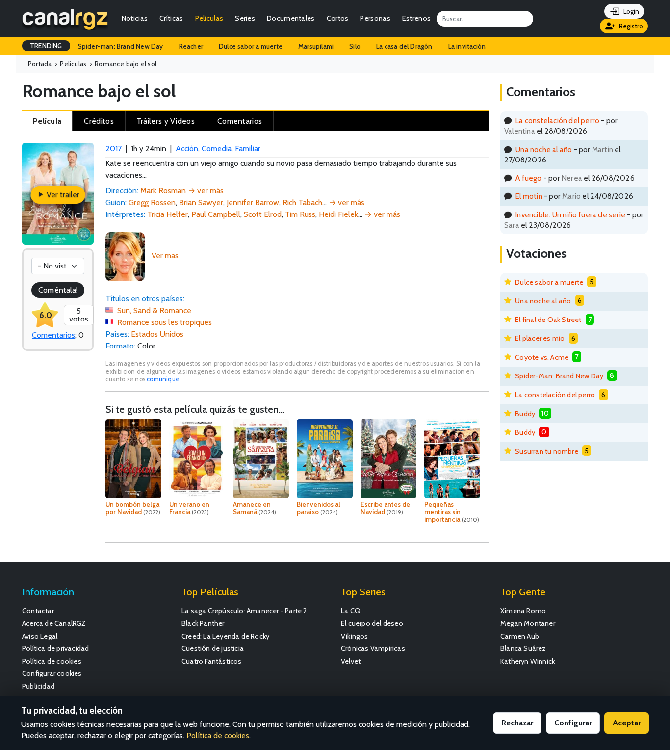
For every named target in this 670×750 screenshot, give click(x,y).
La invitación (467, 46)
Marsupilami (316, 46)
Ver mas (165, 255)
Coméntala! (57, 290)
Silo (355, 46)
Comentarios (53, 335)
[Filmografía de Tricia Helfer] (125, 255)
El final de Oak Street (548, 319)
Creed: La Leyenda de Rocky (225, 636)
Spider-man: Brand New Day (120, 46)
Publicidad (38, 686)
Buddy (525, 413)
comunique (163, 379)
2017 (113, 148)
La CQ (351, 610)
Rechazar (517, 722)
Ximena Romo (523, 610)
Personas (375, 18)
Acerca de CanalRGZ (54, 623)
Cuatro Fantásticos (211, 661)
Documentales (291, 18)
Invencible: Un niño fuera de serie (570, 214)
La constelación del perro (557, 120)
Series (245, 18)
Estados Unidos (157, 334)
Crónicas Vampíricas (373, 648)
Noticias (135, 18)
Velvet (351, 661)
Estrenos (416, 18)
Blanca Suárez (523, 648)
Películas (209, 18)
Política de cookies (51, 661)
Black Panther (203, 623)
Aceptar (627, 722)
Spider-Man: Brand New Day (559, 376)
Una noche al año (543, 149)
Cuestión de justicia (212, 648)
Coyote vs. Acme (541, 357)
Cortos (338, 18)
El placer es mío (540, 338)
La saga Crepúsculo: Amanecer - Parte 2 (244, 610)
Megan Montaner (527, 623)
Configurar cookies (52, 673)
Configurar (573, 722)
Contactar (38, 610)
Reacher (191, 46)
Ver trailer (62, 194)
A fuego (528, 178)
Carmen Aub (519, 636)
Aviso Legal (39, 636)
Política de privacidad (55, 648)
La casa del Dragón (404, 46)
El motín (528, 196)
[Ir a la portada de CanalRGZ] (65, 18)
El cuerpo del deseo (372, 623)
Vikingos (354, 636)
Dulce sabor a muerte (251, 46)
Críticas (171, 18)
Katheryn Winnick (527, 661)
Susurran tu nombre (546, 451)
